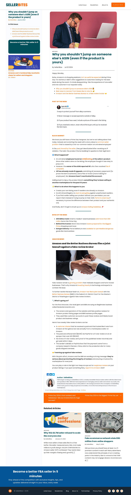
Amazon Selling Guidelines (91, 207)
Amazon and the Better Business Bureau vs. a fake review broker (80, 93)
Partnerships (85, 491)
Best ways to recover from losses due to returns (74, 91)
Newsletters (94, 5)
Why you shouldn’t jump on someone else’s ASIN (74, 89)
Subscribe (118, 5)
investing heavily (84, 285)
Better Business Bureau (60, 294)
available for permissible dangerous (99, 229)
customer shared (63, 326)
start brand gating (83, 193)
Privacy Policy (97, 491)
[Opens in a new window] (82, 116)
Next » (14, 77)
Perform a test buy (102, 198)
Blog (67, 491)
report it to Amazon (92, 368)
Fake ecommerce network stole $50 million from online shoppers (102, 440)
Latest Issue (83, 5)
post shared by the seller (66, 148)
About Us (105, 5)
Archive (11, 71)
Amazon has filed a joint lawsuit (91, 292)
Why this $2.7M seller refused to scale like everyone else (62, 434)
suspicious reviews (101, 365)
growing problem (75, 283)
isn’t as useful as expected (91, 77)
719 (11, 77)
